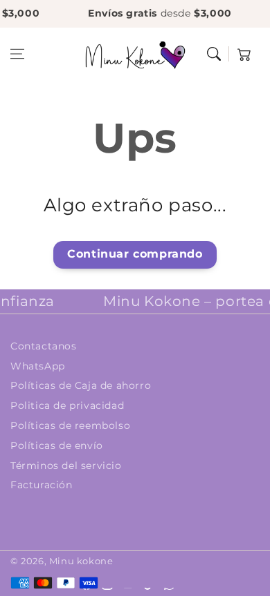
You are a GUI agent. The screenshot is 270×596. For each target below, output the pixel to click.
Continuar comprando (134, 253)
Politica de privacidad (67, 405)
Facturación (41, 485)
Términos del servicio (66, 465)
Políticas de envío (56, 445)
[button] (17, 54)
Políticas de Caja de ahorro (80, 385)
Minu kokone (81, 560)
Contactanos (43, 346)
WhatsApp (37, 366)
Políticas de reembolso (70, 425)
